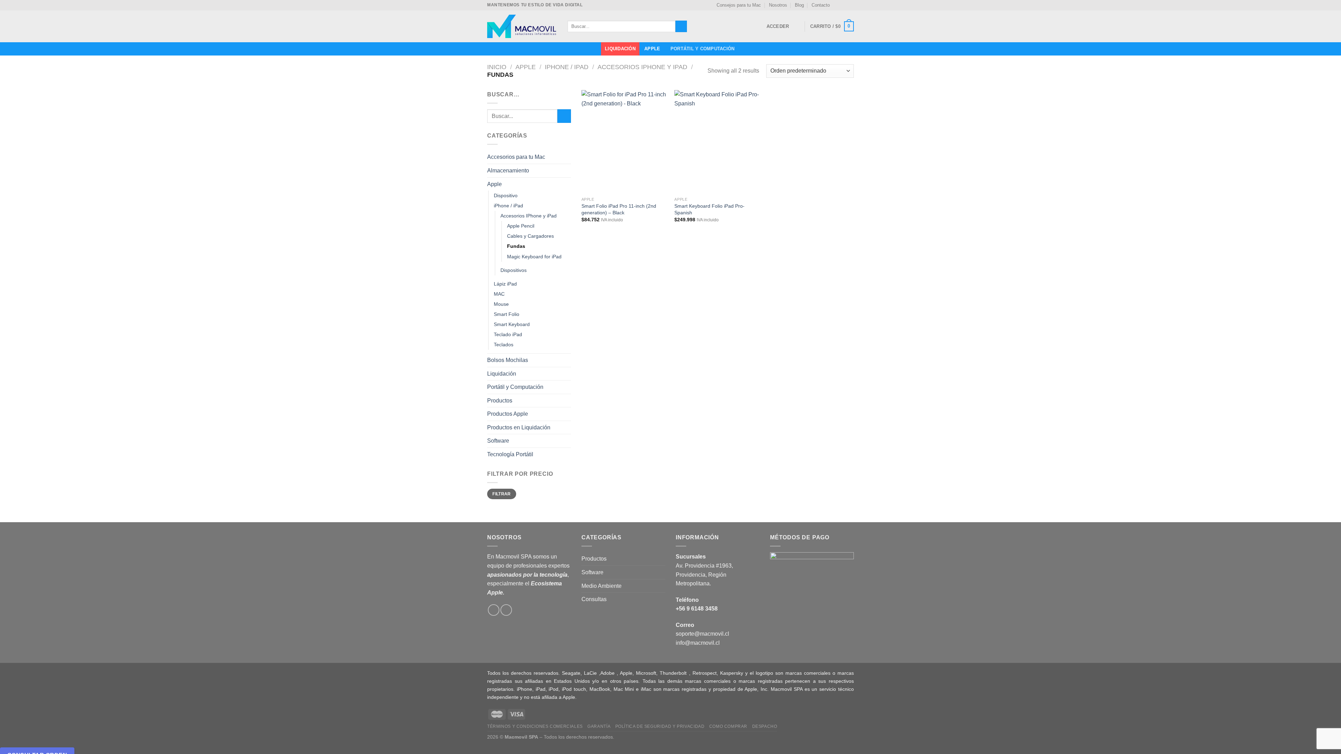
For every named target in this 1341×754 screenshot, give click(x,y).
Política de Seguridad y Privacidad (660, 726)
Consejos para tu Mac (739, 5)
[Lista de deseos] (796, 26)
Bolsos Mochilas (507, 360)
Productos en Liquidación (518, 427)
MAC (499, 294)
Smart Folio (506, 314)
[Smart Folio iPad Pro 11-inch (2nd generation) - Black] (624, 141)
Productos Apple (507, 414)
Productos (499, 401)
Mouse (501, 304)
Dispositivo (506, 195)
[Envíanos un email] (850, 5)
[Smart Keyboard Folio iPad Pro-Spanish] (717, 141)
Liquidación (620, 48)
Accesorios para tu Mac (516, 157)
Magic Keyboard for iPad (534, 256)
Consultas (594, 599)
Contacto (821, 5)
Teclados (503, 344)
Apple (652, 48)
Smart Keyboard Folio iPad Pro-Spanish (709, 209)
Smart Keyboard (512, 324)
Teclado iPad (508, 334)
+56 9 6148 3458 (697, 609)
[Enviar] (681, 26)
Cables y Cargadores (530, 236)
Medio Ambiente (601, 586)
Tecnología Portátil (510, 454)
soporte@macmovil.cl (702, 634)
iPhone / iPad (566, 67)
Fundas (516, 246)
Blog (799, 5)
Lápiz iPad (505, 284)
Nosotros (778, 5)
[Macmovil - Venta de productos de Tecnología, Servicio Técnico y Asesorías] (522, 26)
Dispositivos (513, 270)
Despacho (764, 726)
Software (498, 441)
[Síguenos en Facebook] (837, 5)
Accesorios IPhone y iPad (642, 67)
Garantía (598, 726)
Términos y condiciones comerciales (535, 726)
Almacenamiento (508, 170)
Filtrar (501, 493)
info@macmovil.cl (698, 643)
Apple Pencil (520, 226)
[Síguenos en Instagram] (844, 5)
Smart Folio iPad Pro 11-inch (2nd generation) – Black (618, 209)
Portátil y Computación (702, 48)
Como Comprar (728, 726)
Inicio (496, 67)
